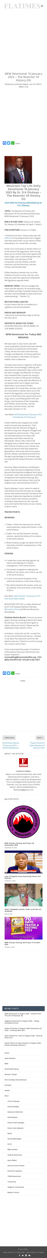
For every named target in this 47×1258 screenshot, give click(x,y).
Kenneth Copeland (15, 1171)
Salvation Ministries (15, 1112)
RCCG (10, 1144)
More (7, 1096)
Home (7, 1053)
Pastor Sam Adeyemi (16, 1128)
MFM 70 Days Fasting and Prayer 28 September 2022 (19, 844)
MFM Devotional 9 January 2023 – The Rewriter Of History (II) (26, 415)
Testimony (12, 1182)
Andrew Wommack (15, 1155)
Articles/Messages (14, 1139)
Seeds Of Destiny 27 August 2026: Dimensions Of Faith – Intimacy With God (23, 1029)
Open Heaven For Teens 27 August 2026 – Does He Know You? (23, 1037)
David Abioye (12, 1117)
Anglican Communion (16, 1187)
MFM (21, 87)
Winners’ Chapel (11, 1074)
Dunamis (8, 1085)
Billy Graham (12, 1149)
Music (10, 1133)
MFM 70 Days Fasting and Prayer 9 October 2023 (22, 943)
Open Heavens (10, 1058)
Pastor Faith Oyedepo (16, 1123)
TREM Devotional (14, 1176)
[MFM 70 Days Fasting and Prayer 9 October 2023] (24, 928)
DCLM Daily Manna (12, 1069)
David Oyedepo (13, 1107)
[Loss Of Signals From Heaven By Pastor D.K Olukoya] (24, 862)
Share (17, 143)
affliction (8, 238)
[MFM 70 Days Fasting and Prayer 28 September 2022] (24, 822)
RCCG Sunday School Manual (15, 1080)
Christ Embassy (13, 1101)
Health (7, 1090)
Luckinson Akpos (21, 84)
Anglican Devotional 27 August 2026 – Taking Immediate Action (22, 1022)
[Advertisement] (23, 39)
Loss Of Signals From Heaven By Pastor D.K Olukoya (23, 877)
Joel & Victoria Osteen (16, 1166)
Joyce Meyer (12, 1160)
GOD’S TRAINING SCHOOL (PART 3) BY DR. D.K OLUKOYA (23, 910)
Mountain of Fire (11, 609)
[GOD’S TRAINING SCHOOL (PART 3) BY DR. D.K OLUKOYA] (24, 895)
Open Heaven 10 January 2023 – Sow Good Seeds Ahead (23, 597)
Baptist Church (13, 1192)
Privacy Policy (23, 1249)
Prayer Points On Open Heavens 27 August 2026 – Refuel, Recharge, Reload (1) (23, 1044)
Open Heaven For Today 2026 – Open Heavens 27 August (23, 1252)
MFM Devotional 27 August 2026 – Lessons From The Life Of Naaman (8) (23, 1015)
